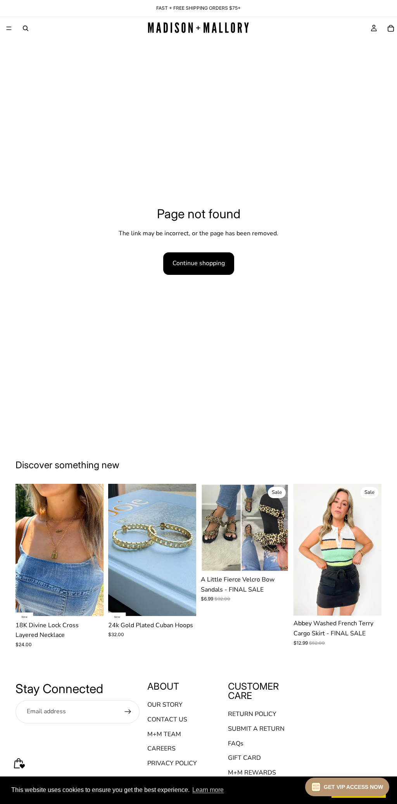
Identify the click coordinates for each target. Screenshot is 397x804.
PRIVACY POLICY (172, 763)
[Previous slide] (24, 549)
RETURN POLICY (252, 714)
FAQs (235, 743)
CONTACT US (167, 719)
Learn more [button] (208, 790)
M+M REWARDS (252, 772)
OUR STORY (165, 705)
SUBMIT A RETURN (256, 729)
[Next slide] (95, 549)
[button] (347, 787)
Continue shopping (199, 263)
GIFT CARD (244, 758)
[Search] (25, 28)
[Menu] (9, 28)
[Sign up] (128, 712)
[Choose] (277, 560)
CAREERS (161, 748)
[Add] (91, 604)
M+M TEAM (164, 734)
